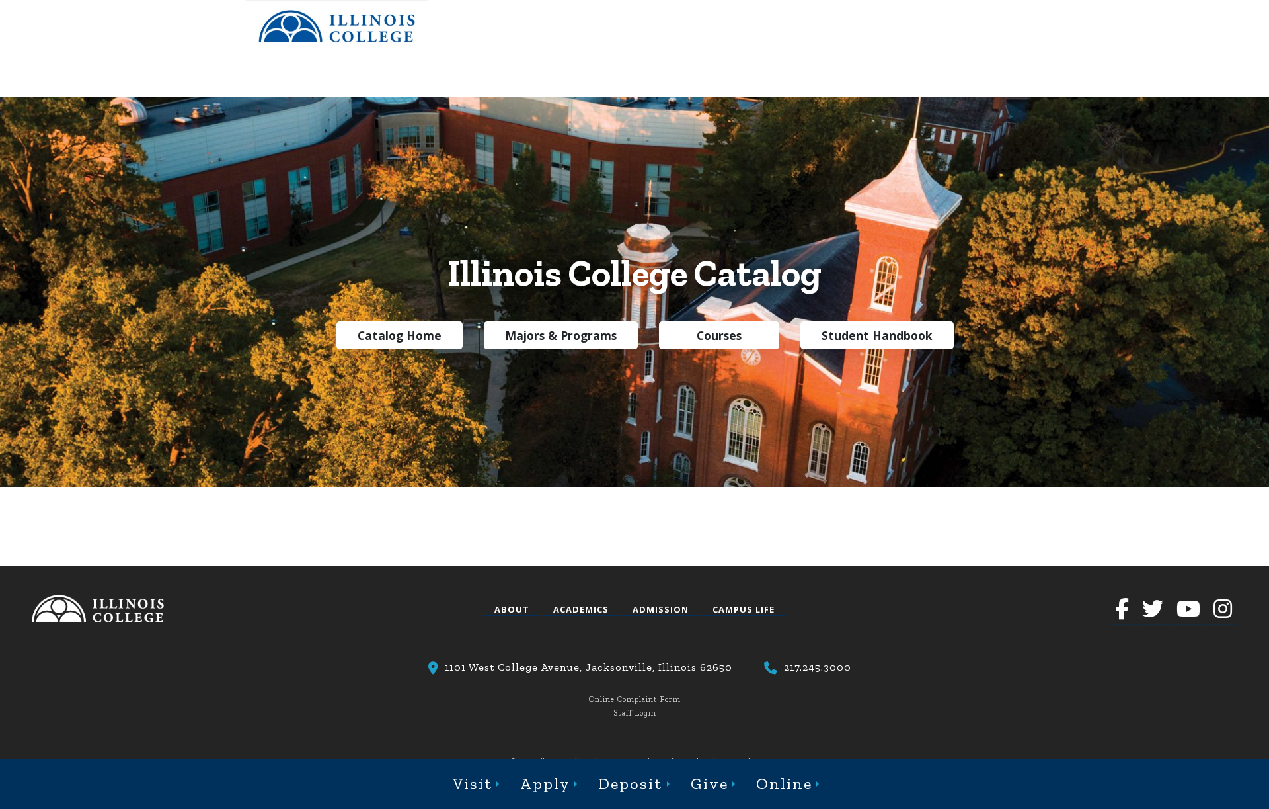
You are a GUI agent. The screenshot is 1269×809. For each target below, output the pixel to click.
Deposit (630, 783)
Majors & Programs (561, 335)
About (511, 609)
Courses (719, 335)
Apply (545, 783)
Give (709, 783)
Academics (581, 609)
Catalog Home (400, 335)
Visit (472, 783)
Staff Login (634, 713)
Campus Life (743, 609)
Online (784, 783)
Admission (661, 609)
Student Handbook (877, 335)
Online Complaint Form (635, 699)
